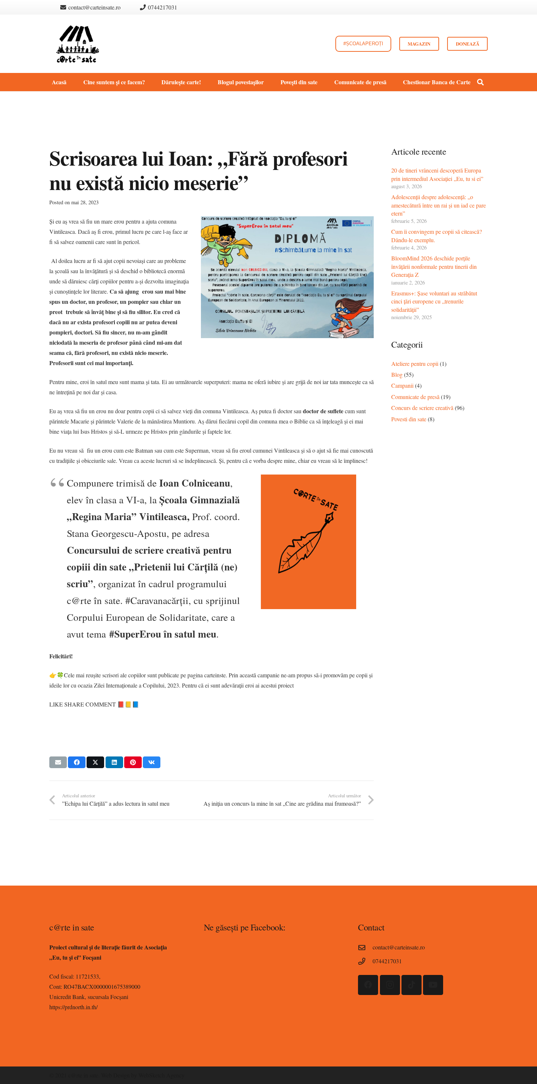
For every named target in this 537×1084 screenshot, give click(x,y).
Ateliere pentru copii (414, 363)
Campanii (402, 385)
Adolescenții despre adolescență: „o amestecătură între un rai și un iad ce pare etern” (438, 205)
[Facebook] (368, 985)
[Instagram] (390, 985)
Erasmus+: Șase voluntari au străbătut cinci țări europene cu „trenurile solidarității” (434, 301)
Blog (397, 374)
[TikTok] (411, 985)
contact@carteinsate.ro (399, 947)
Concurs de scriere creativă (422, 407)
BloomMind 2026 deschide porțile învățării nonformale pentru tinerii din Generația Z (434, 266)
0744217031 (387, 961)
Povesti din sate (408, 419)
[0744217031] (365, 961)
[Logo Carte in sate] (77, 44)
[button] (148, 82)
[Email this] (58, 762)
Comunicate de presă (415, 396)
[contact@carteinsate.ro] (365, 947)
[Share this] (76, 762)
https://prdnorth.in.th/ (73, 1007)
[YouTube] (433, 985)
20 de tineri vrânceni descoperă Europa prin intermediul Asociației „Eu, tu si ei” (437, 174)
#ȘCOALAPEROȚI (363, 33)
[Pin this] (133, 762)
